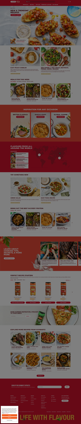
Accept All (9, 415)
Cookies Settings (9, 420)
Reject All (9, 417)
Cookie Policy (6, 413)
